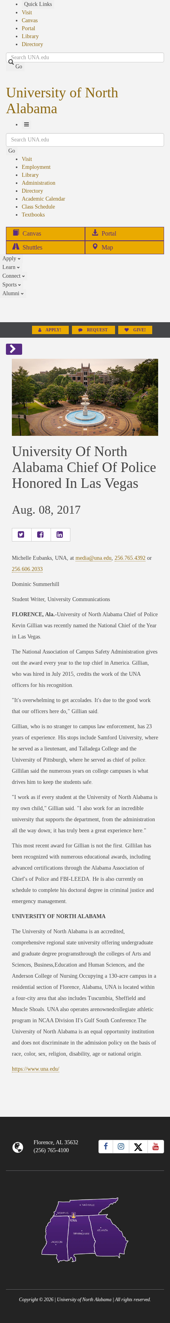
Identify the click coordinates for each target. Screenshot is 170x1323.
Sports (10, 285)
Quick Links (38, 4)
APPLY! (53, 330)
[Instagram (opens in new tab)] (121, 1146)
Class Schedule (38, 207)
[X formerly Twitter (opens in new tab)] (138, 1146)
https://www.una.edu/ (35, 1069)
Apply (10, 258)
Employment (36, 167)
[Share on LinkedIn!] (60, 535)
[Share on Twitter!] (22, 535)
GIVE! (139, 330)
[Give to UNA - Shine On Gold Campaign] (85, 1269)
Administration (38, 183)
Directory (32, 44)
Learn (9, 267)
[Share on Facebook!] (41, 535)
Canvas (30, 20)
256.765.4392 (130, 558)
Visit (27, 12)
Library (30, 36)
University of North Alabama (62, 100)
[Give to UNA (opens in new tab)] (85, 310)
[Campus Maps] (85, 1228)
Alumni (11, 293)
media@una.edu (93, 558)
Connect (12, 276)
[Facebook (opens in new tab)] (105, 1146)
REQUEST (97, 330)
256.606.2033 (27, 569)
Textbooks (33, 215)
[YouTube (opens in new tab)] (155, 1146)
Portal (28, 28)
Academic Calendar (43, 199)
